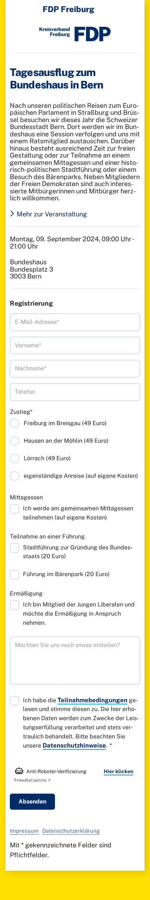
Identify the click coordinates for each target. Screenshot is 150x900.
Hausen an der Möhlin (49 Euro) (66, 440)
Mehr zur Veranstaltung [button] (52, 214)
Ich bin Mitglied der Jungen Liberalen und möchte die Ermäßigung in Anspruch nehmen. (79, 613)
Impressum (24, 831)
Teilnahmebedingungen (92, 700)
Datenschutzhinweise (74, 745)
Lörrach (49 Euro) (47, 458)
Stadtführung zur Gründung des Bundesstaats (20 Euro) (78, 552)
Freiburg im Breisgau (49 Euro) (65, 423)
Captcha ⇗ (32, 780)
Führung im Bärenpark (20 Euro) (66, 574)
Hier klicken (118, 771)
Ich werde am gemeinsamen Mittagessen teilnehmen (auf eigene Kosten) (78, 513)
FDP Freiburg (68, 9)
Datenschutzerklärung (71, 831)
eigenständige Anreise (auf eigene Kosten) (81, 475)
